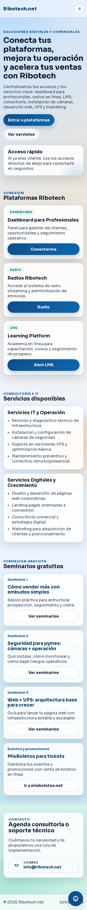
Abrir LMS (43, 364)
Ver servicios (21, 134)
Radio (43, 307)
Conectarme (44, 249)
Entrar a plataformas (29, 120)
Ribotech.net (19, 9)
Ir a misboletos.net (43, 785)
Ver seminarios (43, 616)
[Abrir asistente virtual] (75, 898)
